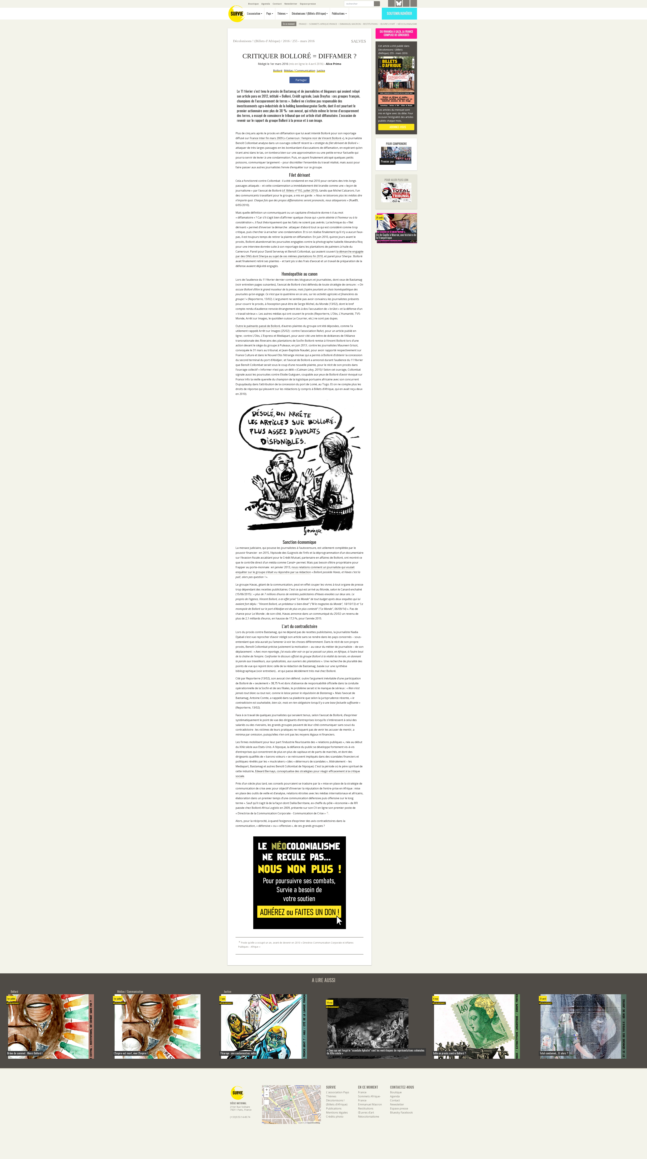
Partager (301, 80)
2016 (286, 41)
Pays (268, 13)
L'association (253, 13)
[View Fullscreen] (266, 1102)
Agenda (265, 3)
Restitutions (370, 23)
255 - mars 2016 (303, 41)
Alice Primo (333, 64)
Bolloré (277, 70)
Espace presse (308, 3)
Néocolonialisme (407, 23)
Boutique (253, 3)
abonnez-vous (397, 127)
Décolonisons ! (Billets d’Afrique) (309, 13)
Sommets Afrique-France (323, 23)
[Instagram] (413, 3)
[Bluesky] (398, 5)
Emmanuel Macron (350, 23)
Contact (277, 3)
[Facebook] (406, 3)
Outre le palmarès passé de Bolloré (258, 326)
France (303, 23)
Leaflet (301, 1122)
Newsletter (290, 3)
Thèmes (281, 13)
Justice (321, 70)
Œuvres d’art (387, 23)
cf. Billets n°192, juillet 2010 (300, 190)
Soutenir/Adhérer (399, 13)
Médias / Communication (299, 70)
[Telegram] (391, 3)
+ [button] (267, 1090)
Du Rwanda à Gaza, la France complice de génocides (396, 33)
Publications (338, 13)
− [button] (267, 1095)
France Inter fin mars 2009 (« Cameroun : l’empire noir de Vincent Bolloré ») (297, 138)
